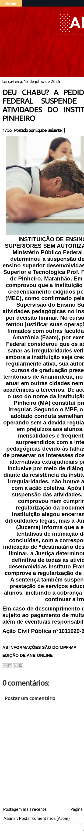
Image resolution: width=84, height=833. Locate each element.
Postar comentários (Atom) (44, 818)
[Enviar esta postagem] (66, 130)
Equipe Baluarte (48, 130)
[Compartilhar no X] (15, 665)
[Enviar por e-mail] (4, 665)
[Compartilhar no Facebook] (20, 665)
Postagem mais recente (25, 809)
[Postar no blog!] (9, 665)
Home (11, 3)
